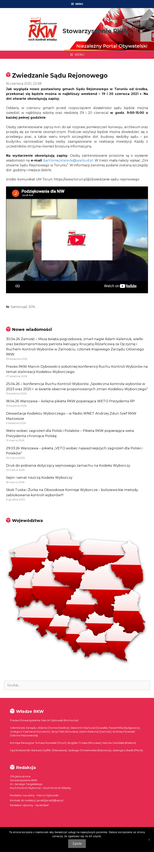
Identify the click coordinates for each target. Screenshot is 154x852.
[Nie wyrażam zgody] (149, 840)
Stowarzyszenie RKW (96, 31)
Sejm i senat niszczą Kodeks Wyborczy (39, 477)
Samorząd (19, 307)
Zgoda (77, 843)
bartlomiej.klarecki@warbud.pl (68, 160)
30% (31, 307)
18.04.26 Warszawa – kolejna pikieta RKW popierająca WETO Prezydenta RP (70, 401)
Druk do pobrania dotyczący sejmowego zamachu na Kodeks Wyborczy (68, 465)
